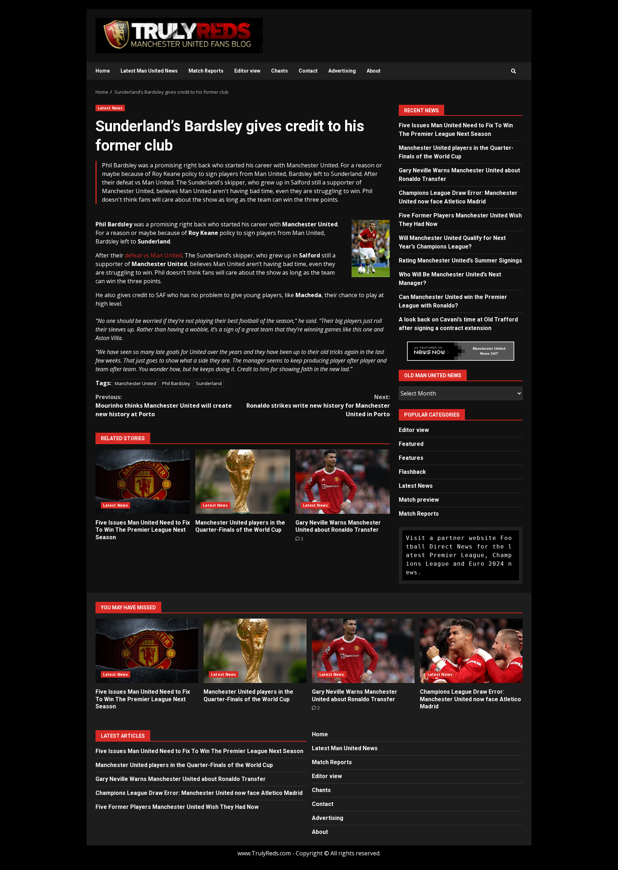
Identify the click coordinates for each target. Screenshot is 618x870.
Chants (279, 71)
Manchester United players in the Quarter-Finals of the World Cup (242, 481)
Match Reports (206, 71)
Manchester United (135, 383)
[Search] (513, 71)
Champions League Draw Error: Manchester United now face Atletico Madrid (471, 651)
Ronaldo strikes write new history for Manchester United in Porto (318, 405)
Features (411, 457)
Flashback (412, 471)
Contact (308, 71)
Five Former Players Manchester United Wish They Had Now (177, 806)
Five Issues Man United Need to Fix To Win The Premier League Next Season (142, 481)
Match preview (419, 499)
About (374, 71)
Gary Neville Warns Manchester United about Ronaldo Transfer (342, 481)
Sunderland (209, 383)
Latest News (110, 107)
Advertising (342, 71)
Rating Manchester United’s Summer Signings (460, 260)
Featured (411, 444)
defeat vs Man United (153, 255)
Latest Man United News (149, 71)
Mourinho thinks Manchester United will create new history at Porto (163, 405)
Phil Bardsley (176, 383)
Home (102, 71)
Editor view (247, 71)
